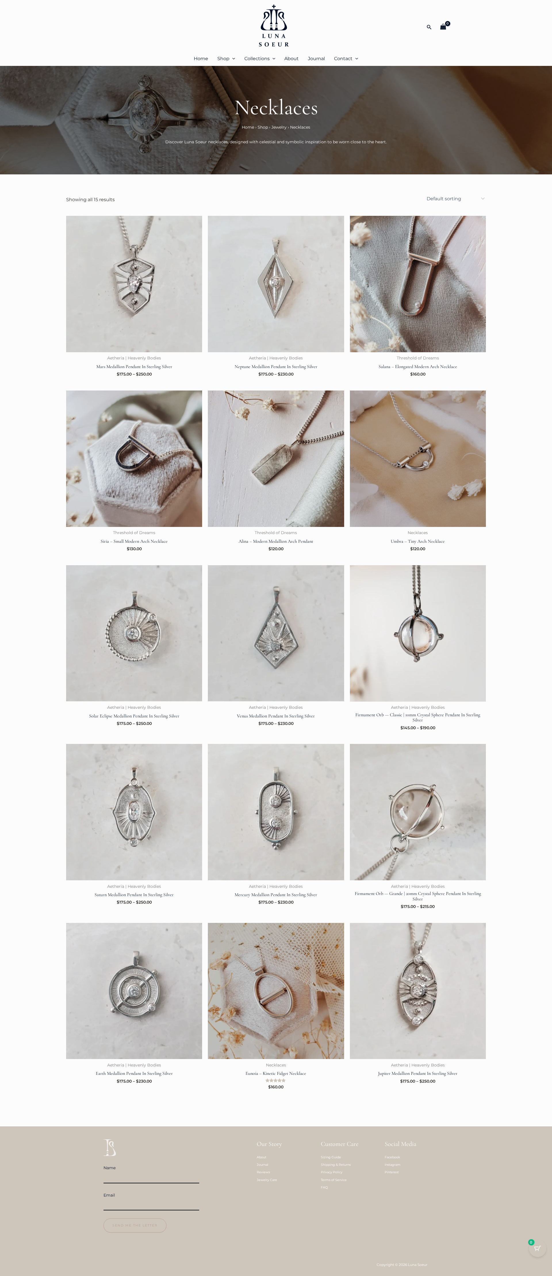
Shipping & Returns (336, 1165)
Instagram (392, 1165)
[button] (429, 27)
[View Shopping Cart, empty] (443, 27)
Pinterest (392, 1172)
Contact (343, 58)
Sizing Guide (331, 1157)
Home (201, 58)
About (291, 58)
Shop (223, 58)
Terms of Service (334, 1180)
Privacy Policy (331, 1172)
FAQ (324, 1187)
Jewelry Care (267, 1180)
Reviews (263, 1172)
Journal (316, 58)
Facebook (392, 1157)
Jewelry (279, 127)
